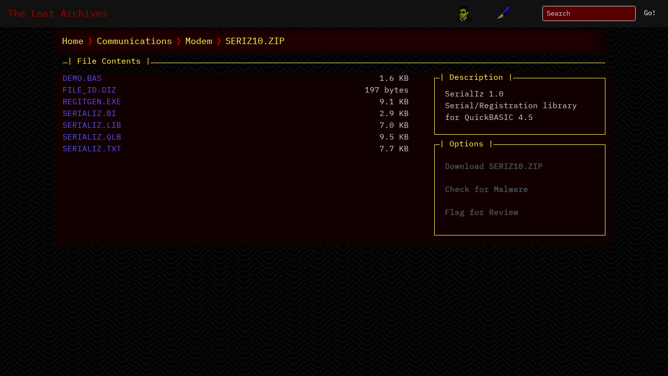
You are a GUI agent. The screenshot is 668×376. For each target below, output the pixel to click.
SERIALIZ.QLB (92, 137)
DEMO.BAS (82, 79)
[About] (464, 14)
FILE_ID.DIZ (89, 90)
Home (73, 41)
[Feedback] (501, 14)
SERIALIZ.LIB (92, 126)
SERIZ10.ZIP (255, 41)
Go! (650, 13)
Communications (134, 41)
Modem (198, 41)
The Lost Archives (58, 14)
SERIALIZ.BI (89, 114)
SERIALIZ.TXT (92, 149)
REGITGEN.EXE (92, 102)
